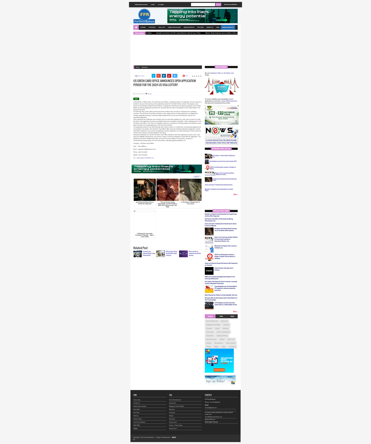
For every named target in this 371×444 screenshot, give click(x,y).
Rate (187, 75)
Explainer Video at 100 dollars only (222, 73)
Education (225, 328)
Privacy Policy (137, 419)
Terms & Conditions (139, 422)
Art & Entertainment (212, 321)
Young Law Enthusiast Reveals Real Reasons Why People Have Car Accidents (221, 264)
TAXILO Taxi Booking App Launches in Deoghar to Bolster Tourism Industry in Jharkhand (224, 256)
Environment (210, 332)
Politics (208, 347)
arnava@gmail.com (211, 407)
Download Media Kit (228, 27)
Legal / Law (231, 339)
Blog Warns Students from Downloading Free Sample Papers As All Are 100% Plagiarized (221, 215)
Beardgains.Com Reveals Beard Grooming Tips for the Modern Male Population (225, 229)
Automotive (224, 321)
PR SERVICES (152, 27)
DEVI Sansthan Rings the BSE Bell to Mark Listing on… (171, 253)
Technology (232, 347)
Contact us (136, 403)
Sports (224, 347)
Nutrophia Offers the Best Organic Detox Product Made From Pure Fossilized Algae (221, 299)
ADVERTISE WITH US (189, 27)
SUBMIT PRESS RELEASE (174, 27)
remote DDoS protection (229, 101)
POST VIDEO (200, 27)
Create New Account (141, 4)
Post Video (136, 409)
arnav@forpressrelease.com (213, 417)
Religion (216, 347)
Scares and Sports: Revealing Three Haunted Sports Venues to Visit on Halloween (221, 225)
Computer (209, 328)
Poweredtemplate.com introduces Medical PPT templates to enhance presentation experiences (225, 288)
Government (209, 336)
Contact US (209, 27)
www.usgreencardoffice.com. (145, 158)
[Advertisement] (185, 50)
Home (137, 67)
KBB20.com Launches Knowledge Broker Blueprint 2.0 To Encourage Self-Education (220, 278)
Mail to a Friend (140, 76)
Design (217, 328)
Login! (153, 4)
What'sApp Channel (211, 422)
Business (144, 67)
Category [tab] (210, 316)
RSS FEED (136, 425)
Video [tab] (221, 316)
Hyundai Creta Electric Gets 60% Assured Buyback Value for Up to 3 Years (154, 33)
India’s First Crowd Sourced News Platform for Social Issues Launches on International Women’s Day (226, 239)
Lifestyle (208, 343)
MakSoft (174, 437)
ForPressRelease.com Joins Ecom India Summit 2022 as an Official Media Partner (225, 304)
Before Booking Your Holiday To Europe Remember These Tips (221, 295)
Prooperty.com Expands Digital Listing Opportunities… (149, 253)
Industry (222, 339)
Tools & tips (136, 400)
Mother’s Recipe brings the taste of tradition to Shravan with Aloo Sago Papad (204, 33)
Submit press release (139, 406)
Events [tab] (232, 316)
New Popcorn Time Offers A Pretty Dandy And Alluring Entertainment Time (219, 220)
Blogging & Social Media (213, 325)
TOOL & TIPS (161, 27)
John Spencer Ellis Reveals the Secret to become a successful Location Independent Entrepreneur (221, 282)
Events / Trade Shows (223, 332)
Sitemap (135, 416)
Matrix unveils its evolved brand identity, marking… (195, 253)
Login (217, 27)
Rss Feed (136, 412)
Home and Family (211, 339)
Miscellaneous (219, 343)
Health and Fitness (222, 336)
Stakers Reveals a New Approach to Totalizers (223, 269)
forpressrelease (149, 437)
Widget (135, 428)
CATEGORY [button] (143, 27)
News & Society (230, 343)
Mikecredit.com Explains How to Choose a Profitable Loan (225, 247)
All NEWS (161, 4)
